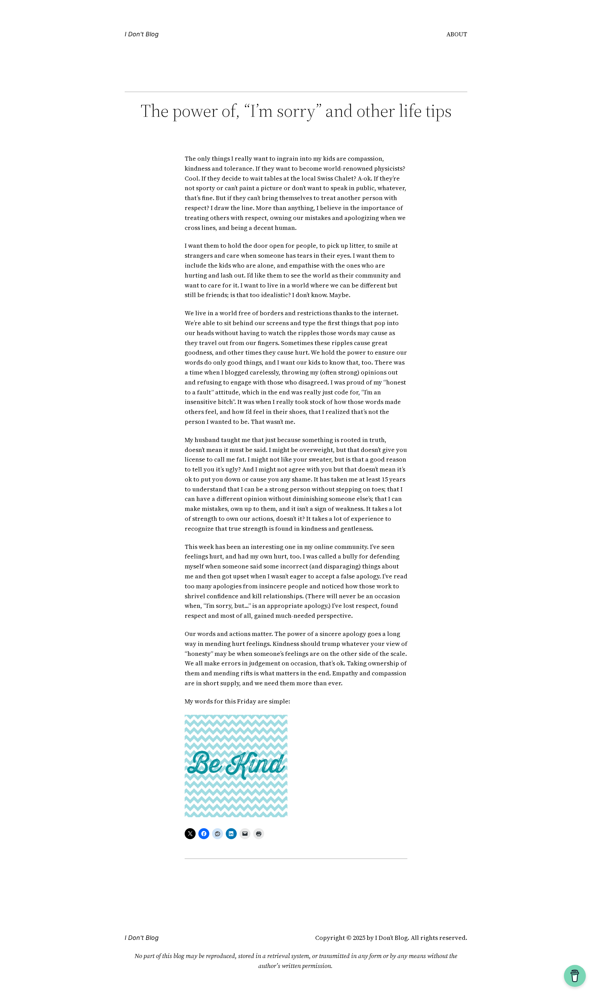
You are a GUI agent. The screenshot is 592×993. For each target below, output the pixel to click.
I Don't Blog (142, 34)
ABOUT (456, 34)
